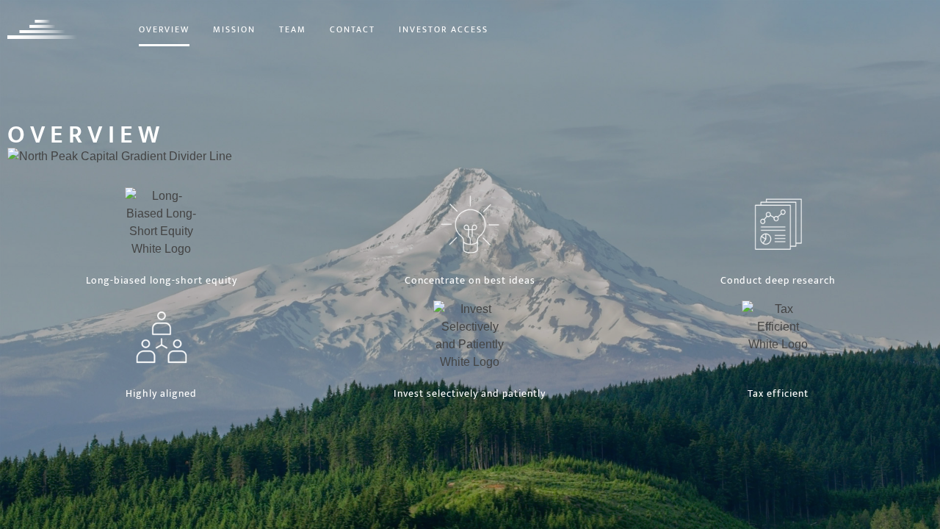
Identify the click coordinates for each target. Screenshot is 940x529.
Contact (352, 29)
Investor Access (443, 29)
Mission (234, 29)
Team (292, 29)
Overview (164, 29)
